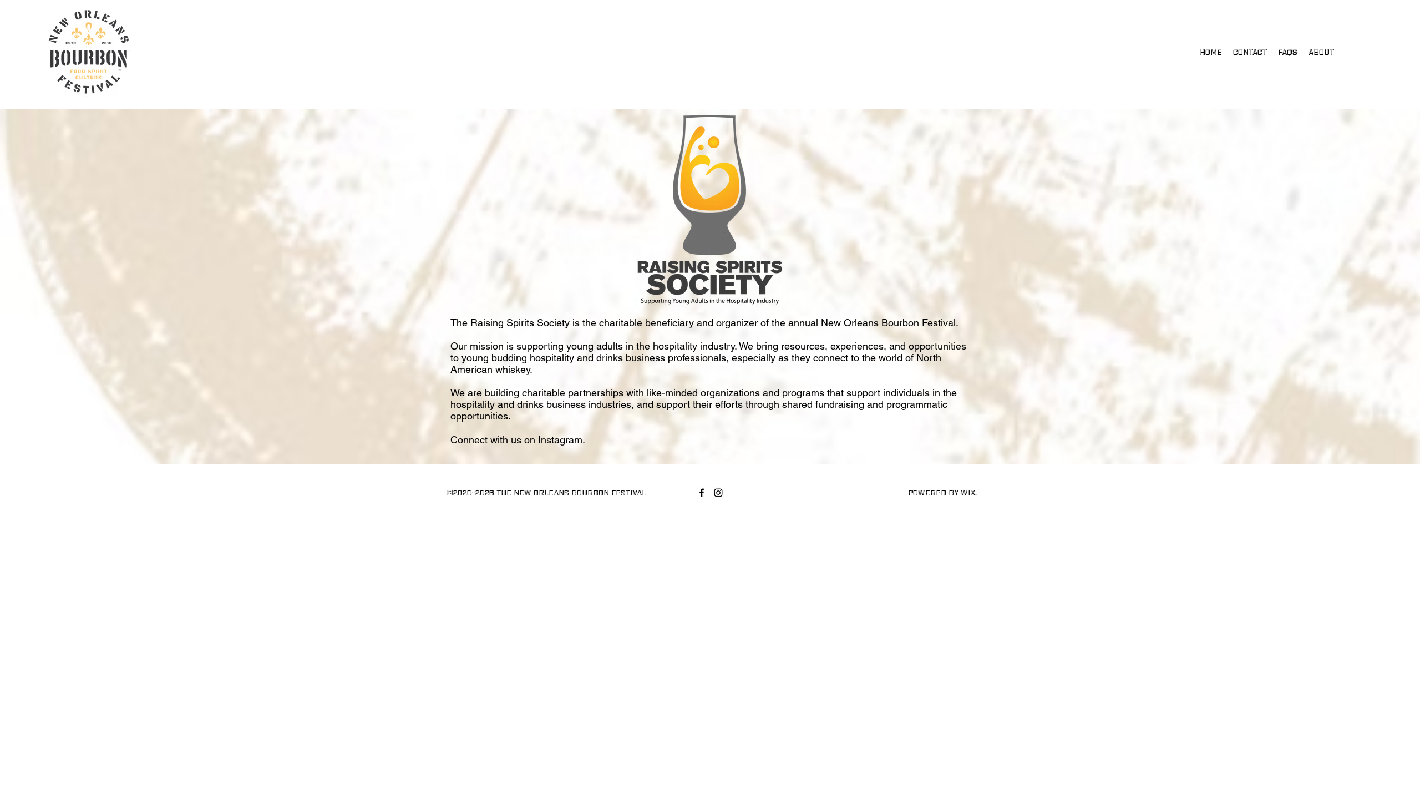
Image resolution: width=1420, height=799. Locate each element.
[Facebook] (701, 492)
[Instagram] (718, 492)
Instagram (560, 440)
